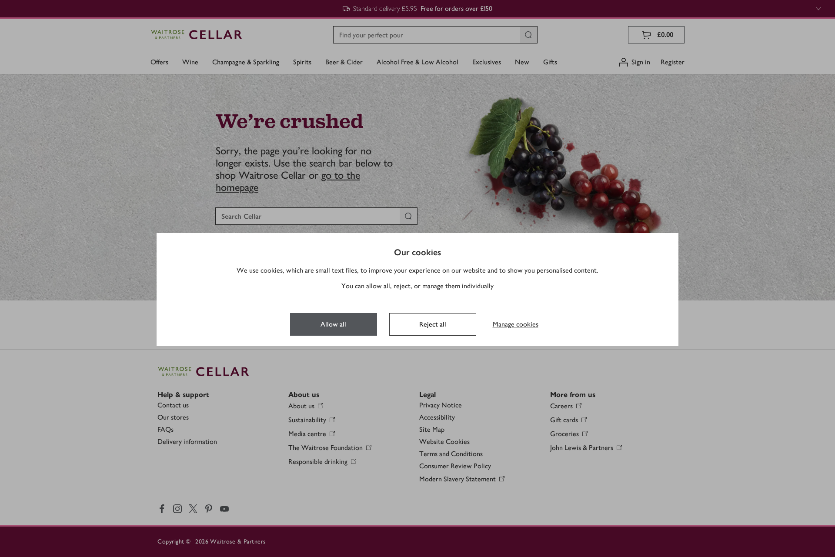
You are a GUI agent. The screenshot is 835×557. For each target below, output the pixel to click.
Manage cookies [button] (515, 324)
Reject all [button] (432, 324)
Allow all (333, 324)
